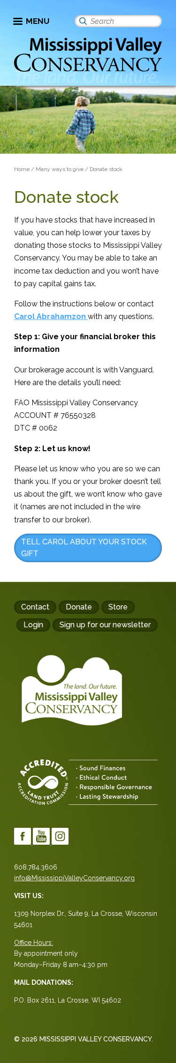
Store (118, 606)
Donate (79, 606)
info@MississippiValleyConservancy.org (74, 878)
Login (33, 624)
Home (22, 169)
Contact (35, 606)
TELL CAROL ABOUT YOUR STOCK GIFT (84, 547)
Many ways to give (60, 169)
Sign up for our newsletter (105, 624)
